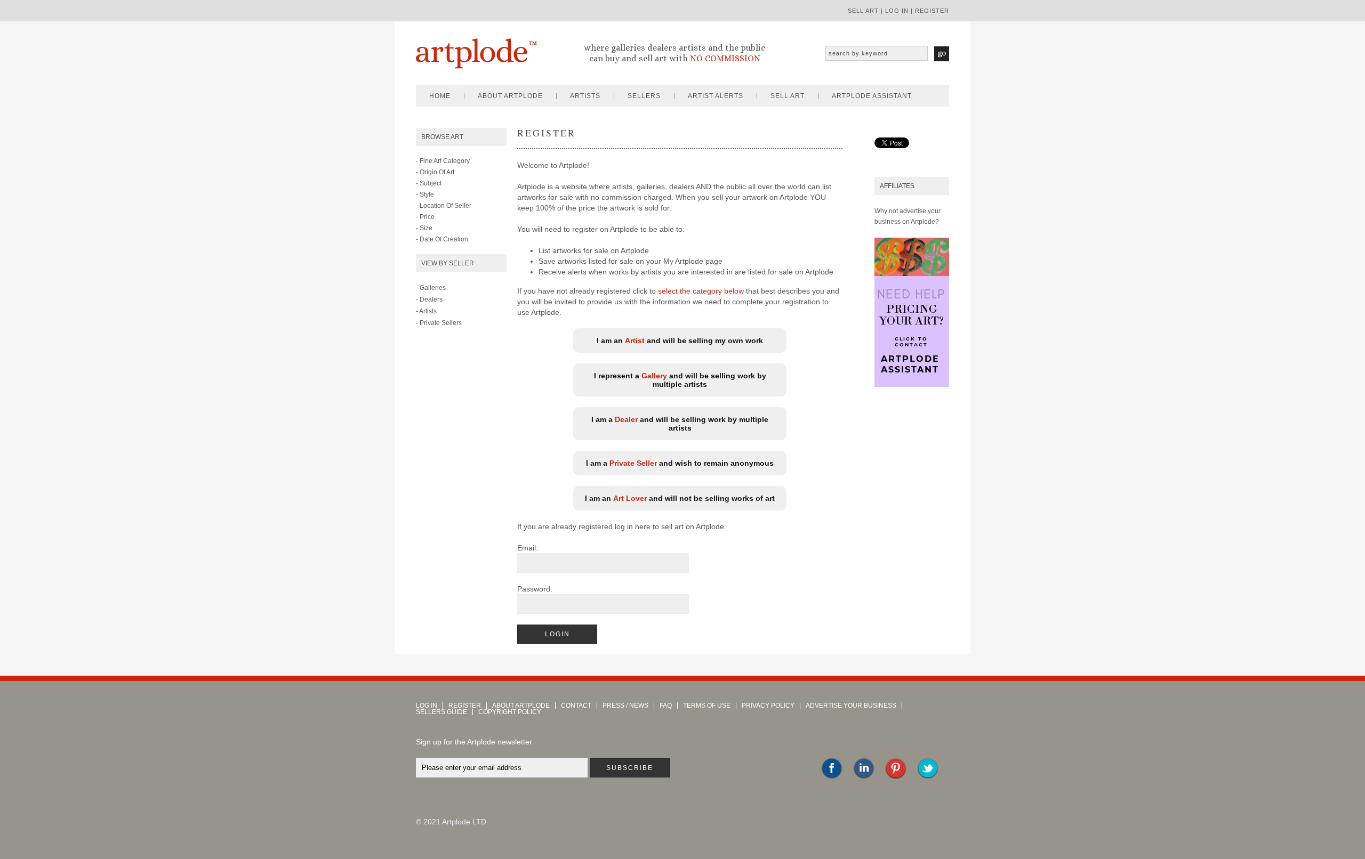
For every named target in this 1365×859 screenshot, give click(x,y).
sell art (863, 10)
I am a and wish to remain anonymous (680, 463)
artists (585, 96)
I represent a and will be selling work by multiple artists (680, 379)
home (440, 96)
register (932, 10)
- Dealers (429, 299)
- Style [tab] (425, 194)
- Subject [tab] (428, 183)
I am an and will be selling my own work (680, 340)
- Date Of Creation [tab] (442, 239)
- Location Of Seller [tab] (443, 205)
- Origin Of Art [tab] (435, 172)
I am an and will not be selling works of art (680, 498)
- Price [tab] (425, 217)
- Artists (426, 311)
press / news (625, 705)
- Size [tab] (424, 228)
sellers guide (441, 712)
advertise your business (851, 705)
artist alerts (715, 96)
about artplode (510, 96)
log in (897, 10)
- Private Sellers (439, 323)
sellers (644, 96)
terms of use (706, 705)
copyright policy (509, 712)
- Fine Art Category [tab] (443, 161)
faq (666, 705)
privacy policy (768, 705)
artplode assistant (872, 96)
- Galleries (431, 287)
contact (576, 705)
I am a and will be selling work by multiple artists (679, 423)
